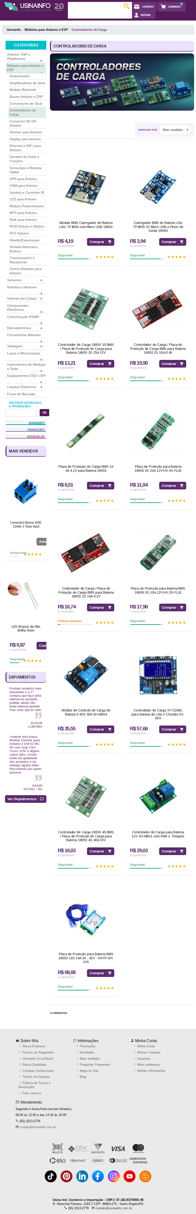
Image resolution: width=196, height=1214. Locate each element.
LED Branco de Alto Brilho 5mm (25, 629)
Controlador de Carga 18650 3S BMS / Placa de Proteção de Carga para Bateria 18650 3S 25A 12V (86, 349)
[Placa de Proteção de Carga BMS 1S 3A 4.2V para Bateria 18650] (86, 431)
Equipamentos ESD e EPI (26, 378)
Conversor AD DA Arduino (23, 123)
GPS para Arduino (23, 179)
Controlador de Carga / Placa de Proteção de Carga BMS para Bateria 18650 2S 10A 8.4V (158, 349)
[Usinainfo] (34, 6)
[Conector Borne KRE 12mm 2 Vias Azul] (25, 491)
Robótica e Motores (24, 290)
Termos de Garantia (36, 1077)
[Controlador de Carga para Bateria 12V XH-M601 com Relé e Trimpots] (158, 797)
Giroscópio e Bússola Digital (26, 170)
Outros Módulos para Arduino (26, 271)
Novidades (86, 1052)
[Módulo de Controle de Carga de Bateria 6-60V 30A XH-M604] (86, 675)
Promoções (87, 1046)
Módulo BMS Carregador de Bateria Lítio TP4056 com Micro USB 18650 (86, 225)
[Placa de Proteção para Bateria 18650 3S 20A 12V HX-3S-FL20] (158, 431)
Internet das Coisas (24, 298)
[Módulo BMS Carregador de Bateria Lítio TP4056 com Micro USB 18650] (86, 187)
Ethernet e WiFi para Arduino (25, 148)
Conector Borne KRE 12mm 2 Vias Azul (25, 525)
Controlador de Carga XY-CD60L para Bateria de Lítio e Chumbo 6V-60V (158, 714)
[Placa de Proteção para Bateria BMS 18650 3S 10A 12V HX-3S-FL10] (158, 553)
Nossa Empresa (33, 1046)
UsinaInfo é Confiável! (37, 1058)
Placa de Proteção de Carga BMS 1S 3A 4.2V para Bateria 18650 (86, 468)
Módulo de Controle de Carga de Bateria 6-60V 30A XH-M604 (86, 712)
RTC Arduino (19, 233)
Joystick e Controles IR (27, 192)
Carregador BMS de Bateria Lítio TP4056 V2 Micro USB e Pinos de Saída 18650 (158, 227)
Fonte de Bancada (21, 394)
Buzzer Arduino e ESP (26, 97)
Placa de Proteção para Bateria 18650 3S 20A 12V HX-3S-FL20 (158, 468)
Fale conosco (31, 1093)
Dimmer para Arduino (26, 132)
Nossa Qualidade (34, 1064)
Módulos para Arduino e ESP (25, 68)
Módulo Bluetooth (23, 90)
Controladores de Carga (23, 112)
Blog (82, 1077)
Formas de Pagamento (38, 1052)
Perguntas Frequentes (94, 1064)
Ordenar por (148, 130)
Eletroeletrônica (24, 328)
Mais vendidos (89, 1058)
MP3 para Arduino (23, 213)
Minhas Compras (148, 1052)
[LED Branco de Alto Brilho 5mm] (25, 595)
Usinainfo (14, 29)
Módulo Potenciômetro (27, 206)
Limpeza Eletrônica (24, 387)
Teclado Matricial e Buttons (24, 249)
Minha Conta (145, 1041)
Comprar (96, 242)
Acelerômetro (20, 76)
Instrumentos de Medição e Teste (26, 367)
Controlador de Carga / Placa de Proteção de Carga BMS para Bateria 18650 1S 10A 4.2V (86, 592)
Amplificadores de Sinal (27, 83)
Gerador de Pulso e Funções (24, 159)
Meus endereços (148, 1064)
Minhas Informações (150, 1071)
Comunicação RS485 (24, 319)
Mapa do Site (88, 1071)
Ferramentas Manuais (24, 337)
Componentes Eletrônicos (24, 308)
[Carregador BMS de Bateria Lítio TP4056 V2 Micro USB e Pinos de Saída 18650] (158, 187)
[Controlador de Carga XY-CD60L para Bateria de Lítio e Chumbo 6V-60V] (158, 675)
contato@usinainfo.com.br (38, 1127)
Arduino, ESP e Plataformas (24, 57)
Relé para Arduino (23, 220)
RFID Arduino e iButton (27, 226)
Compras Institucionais (38, 1071)
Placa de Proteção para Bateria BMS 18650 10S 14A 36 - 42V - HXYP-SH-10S (86, 958)
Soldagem (24, 346)
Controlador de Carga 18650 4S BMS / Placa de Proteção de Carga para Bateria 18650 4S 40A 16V (86, 836)
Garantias (143, 1058)
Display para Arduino (25, 139)
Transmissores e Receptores (22, 260)
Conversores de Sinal (26, 103)
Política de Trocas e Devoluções (34, 1085)
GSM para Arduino (24, 185)
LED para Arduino (23, 199)
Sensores (24, 280)
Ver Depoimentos (22, 799)
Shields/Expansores (24, 240)
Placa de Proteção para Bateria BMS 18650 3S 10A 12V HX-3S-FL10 (158, 590)
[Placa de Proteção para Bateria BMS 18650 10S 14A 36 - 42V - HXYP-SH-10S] (86, 919)
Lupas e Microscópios (24, 356)
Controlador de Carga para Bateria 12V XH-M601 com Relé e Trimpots (158, 834)
